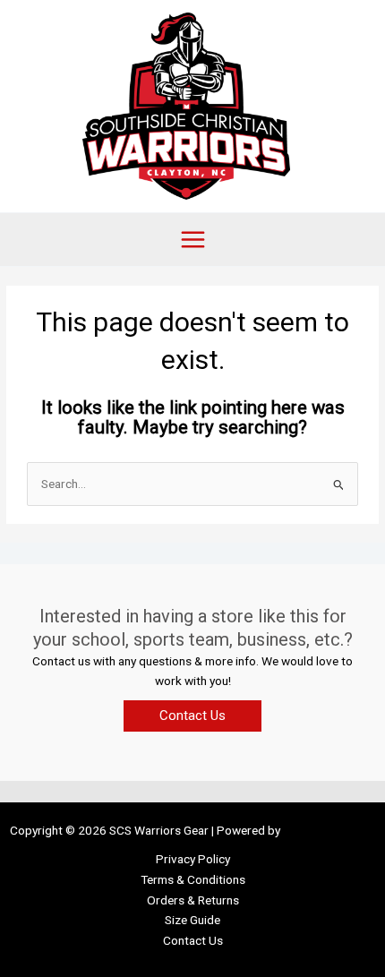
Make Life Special (329, 830)
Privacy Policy (193, 859)
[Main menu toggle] (192, 239)
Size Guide (192, 920)
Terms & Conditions (193, 879)
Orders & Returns (193, 900)
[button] (192, 716)
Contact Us (193, 940)
